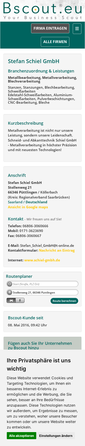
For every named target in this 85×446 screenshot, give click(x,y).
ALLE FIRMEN (55, 41)
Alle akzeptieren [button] (21, 436)
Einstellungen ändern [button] (56, 436)
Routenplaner (19, 276)
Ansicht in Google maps (28, 207)
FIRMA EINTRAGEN (50, 28)
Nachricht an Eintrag (56, 250)
